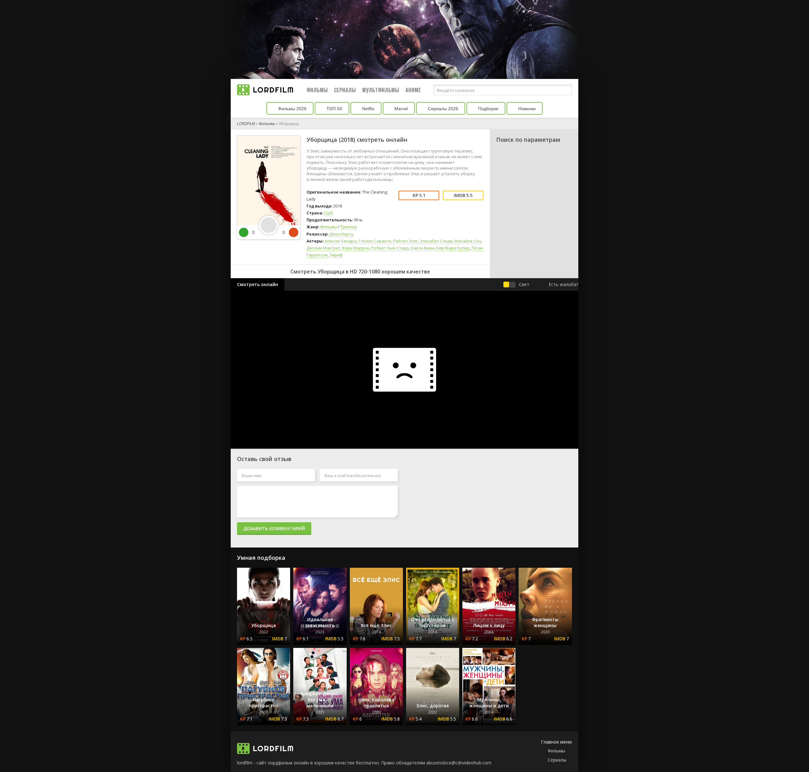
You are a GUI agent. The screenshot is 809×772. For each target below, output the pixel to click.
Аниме (413, 90)
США (328, 213)
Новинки (526, 108)
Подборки (487, 108)
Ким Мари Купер (452, 248)
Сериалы (345, 90)
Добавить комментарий (274, 528)
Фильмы (317, 90)
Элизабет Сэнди (436, 241)
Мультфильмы (380, 90)
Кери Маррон (355, 248)
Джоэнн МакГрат (323, 248)
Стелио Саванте (374, 241)
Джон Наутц (341, 234)
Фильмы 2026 (292, 108)
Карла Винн (422, 248)
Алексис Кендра (340, 241)
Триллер (348, 227)
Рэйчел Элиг (405, 241)
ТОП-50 (333, 108)
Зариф (336, 255)
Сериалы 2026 (442, 108)
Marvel (400, 108)
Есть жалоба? (563, 284)
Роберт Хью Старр (390, 248)
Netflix (367, 108)
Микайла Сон (467, 241)
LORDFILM (246, 123)
